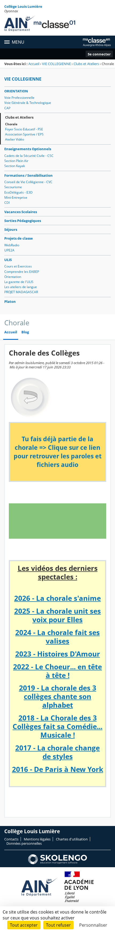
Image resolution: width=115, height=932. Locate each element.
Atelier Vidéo (14, 139)
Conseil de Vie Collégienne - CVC (28, 182)
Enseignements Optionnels (27, 148)
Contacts (11, 839)
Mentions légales (37, 839)
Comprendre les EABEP (21, 271)
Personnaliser (93, 925)
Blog (25, 332)
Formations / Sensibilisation (28, 175)
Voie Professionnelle (19, 97)
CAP (7, 108)
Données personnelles (24, 843)
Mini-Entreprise (15, 197)
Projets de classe (18, 238)
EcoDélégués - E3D (18, 192)
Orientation (12, 276)
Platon (10, 301)
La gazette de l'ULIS (18, 282)
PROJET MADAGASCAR (21, 292)
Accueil (33, 63)
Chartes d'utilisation (72, 839)
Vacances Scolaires (20, 211)
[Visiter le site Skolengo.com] (57, 863)
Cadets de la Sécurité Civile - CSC (28, 155)
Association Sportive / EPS (24, 134)
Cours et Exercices (18, 266)
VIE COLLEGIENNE (56, 63)
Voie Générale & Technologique (27, 102)
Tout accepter (24, 925)
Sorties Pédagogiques (22, 220)
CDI (7, 202)
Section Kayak (14, 166)
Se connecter (99, 54)
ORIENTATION (16, 91)
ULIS (8, 259)
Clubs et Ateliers (86, 63)
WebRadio (11, 245)
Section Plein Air (16, 161)
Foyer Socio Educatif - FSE (24, 129)
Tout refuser (58, 925)
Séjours (10, 229)
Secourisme (13, 187)
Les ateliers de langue (20, 287)
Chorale (11, 124)
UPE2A (9, 250)
